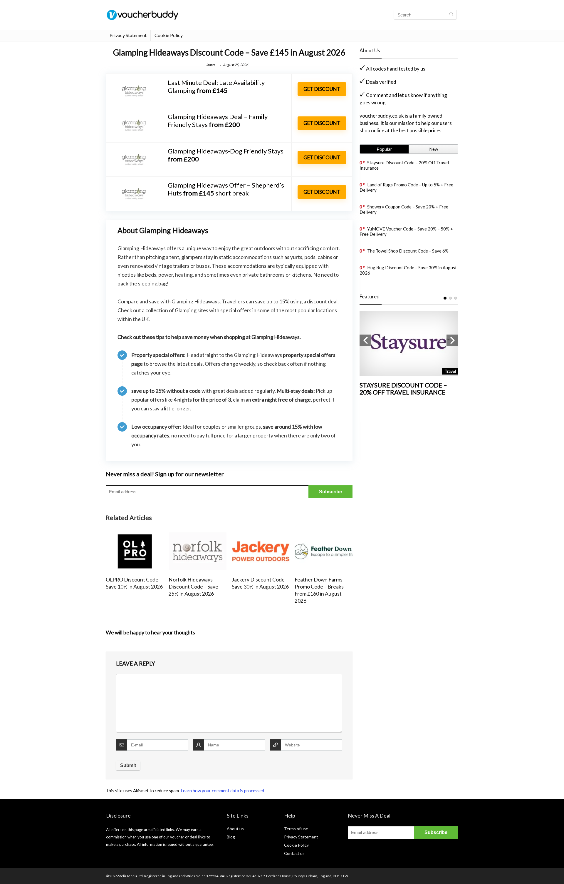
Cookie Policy (169, 35)
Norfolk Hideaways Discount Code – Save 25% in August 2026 (193, 586)
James (210, 65)
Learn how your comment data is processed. (223, 790)
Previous (365, 340)
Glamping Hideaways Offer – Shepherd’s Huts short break (226, 189)
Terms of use (296, 828)
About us (235, 828)
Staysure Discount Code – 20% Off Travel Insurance (403, 388)
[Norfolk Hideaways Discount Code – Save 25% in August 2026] (197, 536)
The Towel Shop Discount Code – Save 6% (408, 250)
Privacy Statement (128, 35)
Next (452, 340)
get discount (321, 89)
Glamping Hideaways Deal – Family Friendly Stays (218, 120)
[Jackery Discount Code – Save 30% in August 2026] (261, 536)
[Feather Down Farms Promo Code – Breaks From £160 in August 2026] (323, 536)
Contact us (294, 853)
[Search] (451, 15)
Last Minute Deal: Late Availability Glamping (216, 86)
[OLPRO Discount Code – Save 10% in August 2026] (135, 536)
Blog (231, 836)
